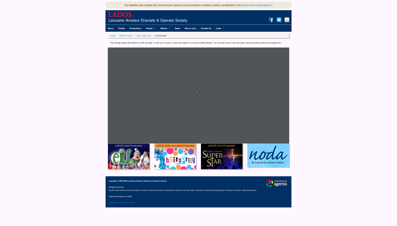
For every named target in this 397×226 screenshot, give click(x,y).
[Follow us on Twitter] (279, 19)
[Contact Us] (287, 19)
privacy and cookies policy (255, 5)
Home (112, 35)
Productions (125, 35)
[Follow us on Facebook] (271, 19)
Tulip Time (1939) (143, 35)
